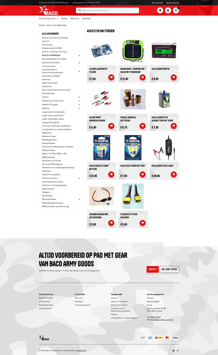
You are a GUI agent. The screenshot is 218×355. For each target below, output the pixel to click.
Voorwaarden (44, 301)
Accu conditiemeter (161, 68)
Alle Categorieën (47, 18)
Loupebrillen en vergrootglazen (124, 318)
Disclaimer (79, 301)
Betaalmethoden (46, 305)
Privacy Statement (83, 305)
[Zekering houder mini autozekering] (101, 196)
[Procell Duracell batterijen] (132, 99)
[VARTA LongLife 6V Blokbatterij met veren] (164, 99)
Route (149, 305)
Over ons (74, 18)
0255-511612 (155, 317)
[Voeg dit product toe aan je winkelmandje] (111, 77)
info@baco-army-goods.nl (162, 319)
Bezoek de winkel (173, 3)
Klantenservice (45, 308)
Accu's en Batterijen (56, 25)
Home (64, 18)
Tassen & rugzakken (119, 301)
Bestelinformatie (46, 298)
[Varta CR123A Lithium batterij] (101, 147)
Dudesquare (81, 350)
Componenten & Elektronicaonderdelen (120, 309)
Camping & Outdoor (119, 305)
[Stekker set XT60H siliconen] (132, 196)
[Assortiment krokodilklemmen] (101, 99)
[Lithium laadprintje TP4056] (101, 50)
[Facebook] (173, 350)
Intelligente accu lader (162, 165)
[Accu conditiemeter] (164, 50)
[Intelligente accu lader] (164, 147)
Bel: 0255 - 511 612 (169, 269)
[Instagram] (177, 350)
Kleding (114, 314)
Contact (86, 18)
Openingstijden (157, 3)
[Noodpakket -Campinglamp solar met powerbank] (132, 50)
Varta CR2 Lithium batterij (132, 165)
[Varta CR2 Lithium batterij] (132, 147)
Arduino (114, 298)
